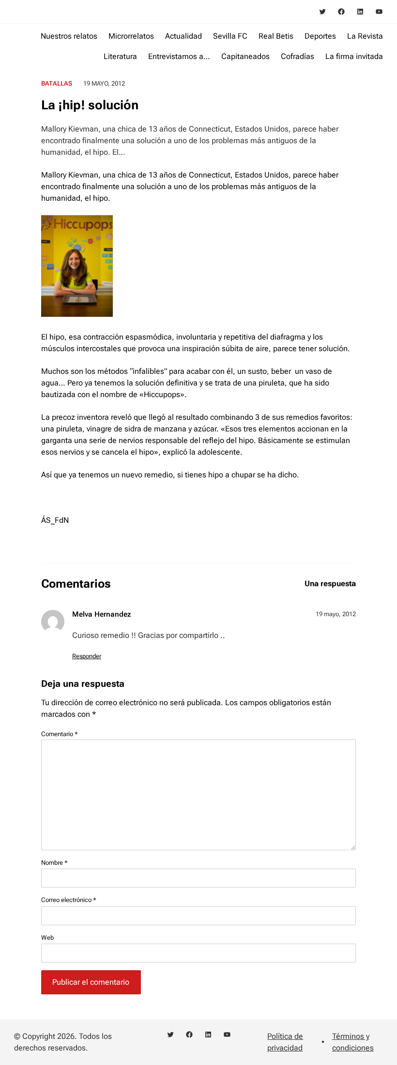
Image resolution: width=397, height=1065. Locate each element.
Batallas (56, 83)
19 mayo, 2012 (336, 614)
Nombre (54, 862)
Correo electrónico (68, 899)
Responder (86, 656)
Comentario (59, 734)
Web (47, 937)
